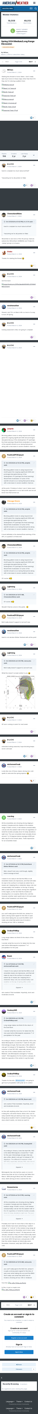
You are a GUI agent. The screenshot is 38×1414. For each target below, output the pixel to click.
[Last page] (35, 61)
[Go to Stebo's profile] (4, 253)
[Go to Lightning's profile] (4, 588)
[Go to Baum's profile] (4, 957)
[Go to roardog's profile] (4, 818)
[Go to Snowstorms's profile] (4, 1188)
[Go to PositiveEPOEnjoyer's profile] (4, 456)
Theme (19, 1401)
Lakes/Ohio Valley (18, 54)
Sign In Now (19, 1352)
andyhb (27, 463)
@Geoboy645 (20, 1080)
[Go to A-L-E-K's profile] (4, 165)
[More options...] (34, 71)
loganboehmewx (21, 31)
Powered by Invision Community (19, 1404)
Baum (26, 1099)
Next (31, 62)
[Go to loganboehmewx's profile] (12, 30)
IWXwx (5, 52)
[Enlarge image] (19, 693)
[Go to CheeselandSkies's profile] (4, 215)
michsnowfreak (9, 966)
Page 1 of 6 (19, 62)
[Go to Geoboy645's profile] (4, 1011)
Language (9, 1401)
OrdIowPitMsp (9, 1020)
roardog (27, 1195)
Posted (14, 72)
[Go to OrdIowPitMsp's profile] (4, 932)
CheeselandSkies (10, 597)
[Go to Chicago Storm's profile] (4, 502)
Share (19, 1364)
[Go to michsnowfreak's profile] (4, 765)
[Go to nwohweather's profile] (4, 307)
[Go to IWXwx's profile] (4, 71)
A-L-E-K (26, 221)
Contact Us (28, 1401)
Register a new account (19, 1338)
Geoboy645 (28, 1144)
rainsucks (27, 661)
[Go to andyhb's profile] (4, 430)
